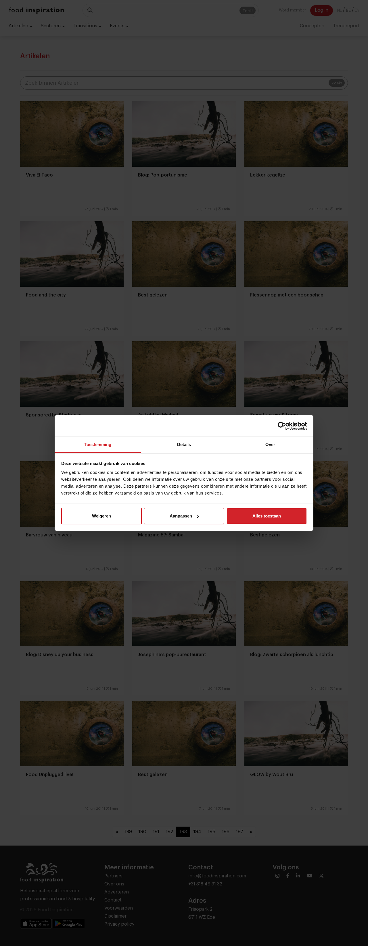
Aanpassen (181, 515)
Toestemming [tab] (97, 444)
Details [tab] (184, 444)
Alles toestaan (266, 515)
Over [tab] (270, 444)
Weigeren (101, 515)
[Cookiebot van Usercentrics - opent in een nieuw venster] (282, 426)
